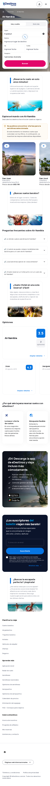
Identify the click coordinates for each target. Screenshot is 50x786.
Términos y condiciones (11, 772)
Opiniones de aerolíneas (11, 684)
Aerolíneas (10, 12)
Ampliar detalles (36, 356)
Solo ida (36, 24)
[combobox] (22, 33)
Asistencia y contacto (10, 734)
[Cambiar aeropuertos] (25, 36)
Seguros (5, 653)
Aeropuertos (7, 689)
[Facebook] (4, 752)
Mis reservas (7, 730)
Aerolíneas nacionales (10, 680)
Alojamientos (7, 630)
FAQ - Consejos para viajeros (13, 708)
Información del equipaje (11, 703)
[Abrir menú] (46, 4)
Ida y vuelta (15, 24)
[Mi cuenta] (39, 4)
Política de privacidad (31, 772)
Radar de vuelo (7, 670)
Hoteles (5, 639)
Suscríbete (25, 551)
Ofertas (5, 649)
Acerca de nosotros (9, 720)
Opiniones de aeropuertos (12, 694)
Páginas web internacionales (16, 762)
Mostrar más (34, 565)
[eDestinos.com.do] (3, 11)
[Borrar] (43, 33)
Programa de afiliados (10, 725)
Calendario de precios (10, 698)
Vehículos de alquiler (9, 644)
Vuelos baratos (8, 625)
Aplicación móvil (8, 666)
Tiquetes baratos (8, 635)
